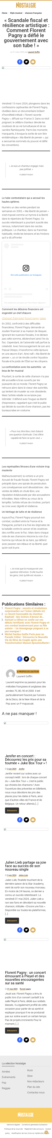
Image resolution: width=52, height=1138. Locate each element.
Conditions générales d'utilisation (34, 1125)
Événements (8, 1077)
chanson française (13, 318)
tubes (43, 318)
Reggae (6, 1088)
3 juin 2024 (11, 769)
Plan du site (33, 1086)
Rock (30, 1070)
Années (6, 1071)
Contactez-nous (36, 1092)
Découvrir (12, 810)
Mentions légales (13, 1125)
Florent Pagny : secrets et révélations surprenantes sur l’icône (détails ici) (26, 610)
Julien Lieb (23, 875)
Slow (30, 1075)
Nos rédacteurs (35, 1081)
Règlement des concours (34, 1129)
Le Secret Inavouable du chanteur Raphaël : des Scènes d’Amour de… (24, 615)
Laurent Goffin (34, 52)
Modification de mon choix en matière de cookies (30, 1133)
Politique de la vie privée (13, 1129)
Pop (4, 1082)
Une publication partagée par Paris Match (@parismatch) (27, 303)
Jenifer (21, 769)
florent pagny (32, 318)
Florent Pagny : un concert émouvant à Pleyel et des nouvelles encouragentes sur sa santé (25, 977)
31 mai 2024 (12, 989)
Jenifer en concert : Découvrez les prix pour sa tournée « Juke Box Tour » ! (26, 759)
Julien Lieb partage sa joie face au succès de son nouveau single (25, 866)
